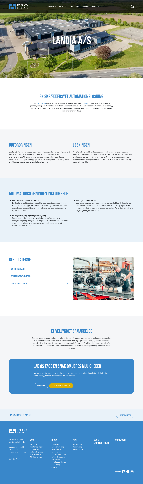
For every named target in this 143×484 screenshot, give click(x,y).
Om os (78, 6)
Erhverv (51, 6)
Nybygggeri (77, 444)
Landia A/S (86, 103)
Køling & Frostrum (59, 457)
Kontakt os (41, 385)
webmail (118, 471)
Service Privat (78, 449)
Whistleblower (120, 440)
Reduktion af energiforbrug (20, 276)
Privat (61, 6)
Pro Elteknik (41, 103)
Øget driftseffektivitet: (19, 269)
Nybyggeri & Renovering (56, 450)
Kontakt (94, 6)
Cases (71, 6)
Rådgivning (56, 464)
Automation (56, 444)
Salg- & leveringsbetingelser (101, 441)
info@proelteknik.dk (17, 442)
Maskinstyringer (36, 457)
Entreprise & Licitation (60, 454)
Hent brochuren (125, 415)
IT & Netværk (57, 459)
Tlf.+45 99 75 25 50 (16, 439)
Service (54, 467)
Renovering (77, 447)
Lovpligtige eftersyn (59, 462)
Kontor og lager (36, 447)
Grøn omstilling (58, 447)
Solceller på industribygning (36, 450)
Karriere (85, 6)
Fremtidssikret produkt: (19, 283)
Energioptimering (37, 454)
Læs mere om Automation (61, 385)
